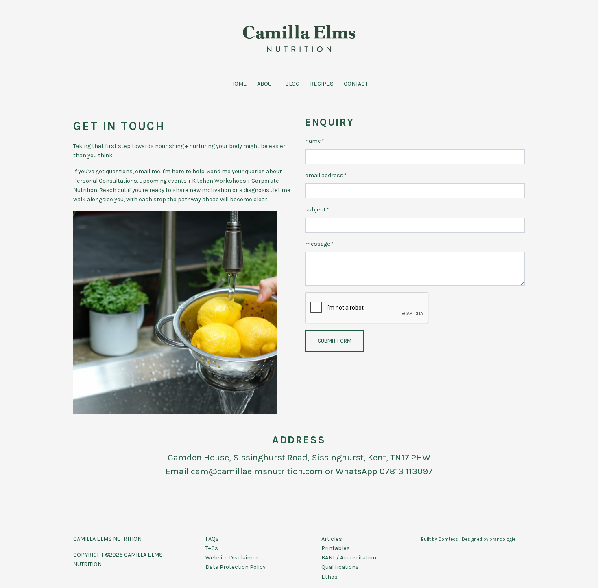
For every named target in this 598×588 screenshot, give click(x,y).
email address (325, 175)
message (319, 243)
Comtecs (448, 539)
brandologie (502, 539)
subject (316, 209)
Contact (356, 83)
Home (238, 83)
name (314, 140)
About (266, 83)
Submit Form (334, 341)
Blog (292, 83)
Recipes (322, 83)
